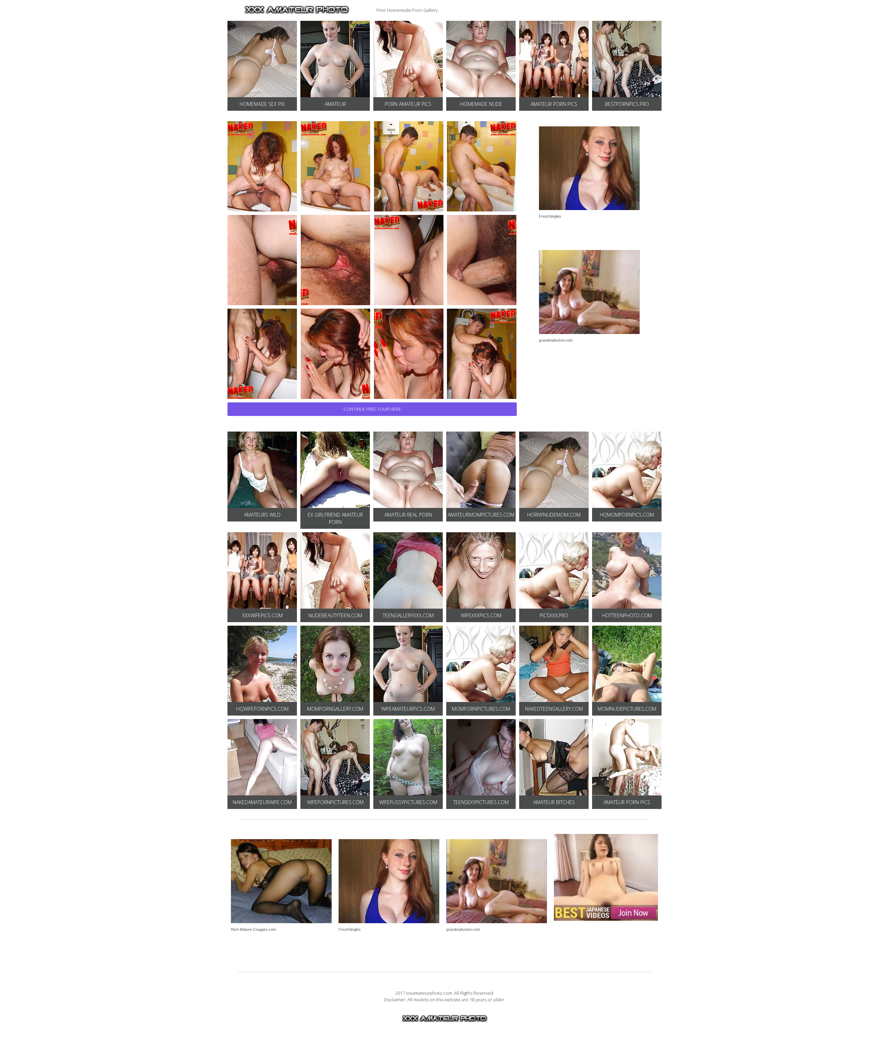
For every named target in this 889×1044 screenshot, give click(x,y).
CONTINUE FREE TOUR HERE (372, 409)
